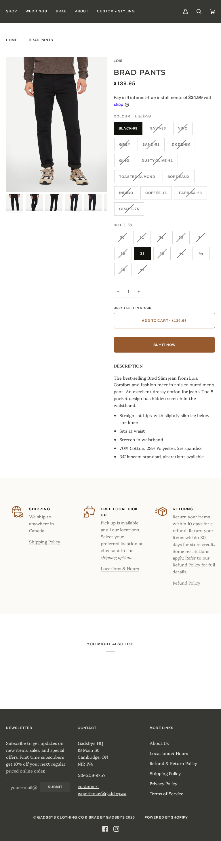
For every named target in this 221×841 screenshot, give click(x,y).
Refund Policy (186, 583)
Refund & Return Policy (173, 763)
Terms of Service (166, 793)
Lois (118, 61)
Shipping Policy (44, 542)
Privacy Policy (163, 783)
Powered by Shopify (166, 817)
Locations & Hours (120, 568)
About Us (159, 743)
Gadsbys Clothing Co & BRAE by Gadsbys (81, 817)
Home (12, 40)
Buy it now (164, 345)
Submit (55, 787)
